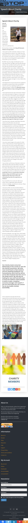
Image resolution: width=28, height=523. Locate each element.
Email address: (4, 482)
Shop (2, 440)
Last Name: (3, 492)
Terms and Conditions (6, 452)
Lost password (4, 474)
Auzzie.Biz (16, 518)
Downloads (4, 469)
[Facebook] (9, 389)
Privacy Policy (4, 450)
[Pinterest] (16, 389)
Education (3, 443)
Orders (2, 466)
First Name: (4, 487)
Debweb (14, 517)
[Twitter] (11, 389)
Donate (3, 438)
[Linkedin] (14, 389)
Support (3, 447)
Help (2, 445)
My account (4, 464)
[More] (19, 389)
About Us (3, 435)
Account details (5, 471)
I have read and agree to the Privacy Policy (13, 497)
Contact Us (3, 455)
